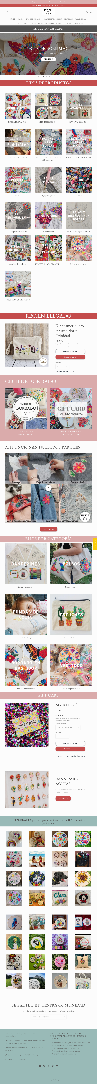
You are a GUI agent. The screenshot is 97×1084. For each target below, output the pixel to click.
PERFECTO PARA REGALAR (47, 264)
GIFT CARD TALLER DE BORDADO (71, 432)
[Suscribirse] (64, 1017)
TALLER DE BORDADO (25, 432)
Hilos (78, 196)
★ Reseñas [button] (95, 544)
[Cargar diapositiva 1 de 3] (43, 76)
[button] (7, 12)
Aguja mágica (47, 196)
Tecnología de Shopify (53, 1080)
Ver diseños (63, 798)
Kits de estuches (70, 638)
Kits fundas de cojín (24, 638)
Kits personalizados (17, 231)
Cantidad (58, 362)
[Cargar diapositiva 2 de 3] (46, 76)
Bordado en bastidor (25, 689)
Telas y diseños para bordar (77, 231)
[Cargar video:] (48, 488)
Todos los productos (78, 264)
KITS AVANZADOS (77, 122)
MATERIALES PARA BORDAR (78, 158)
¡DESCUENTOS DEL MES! (17, 300)
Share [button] (60, 756)
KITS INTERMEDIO (47, 122)
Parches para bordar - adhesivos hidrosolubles (48, 159)
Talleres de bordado (17, 158)
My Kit (44, 1080)
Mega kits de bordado (17, 264)
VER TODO (48, 61)
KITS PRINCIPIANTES (17, 122)
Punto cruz (47, 231)
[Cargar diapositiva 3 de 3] (49, 76)
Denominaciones (61, 723)
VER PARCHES (48, 529)
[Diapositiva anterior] (38, 77)
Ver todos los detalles (64, 371)
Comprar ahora (70, 357)
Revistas (17, 196)
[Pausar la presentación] (59, 77)
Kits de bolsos (70, 587)
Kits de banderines (25, 587)
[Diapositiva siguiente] (54, 77)
